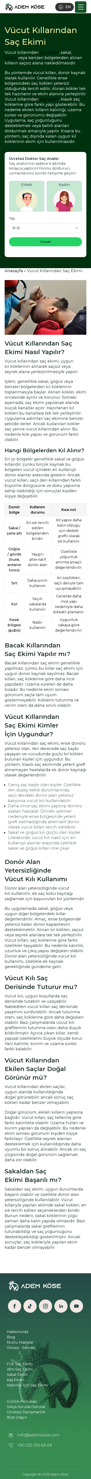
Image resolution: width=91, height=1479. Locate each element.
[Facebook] (14, 1306)
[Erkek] (26, 194)
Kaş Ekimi (15, 1380)
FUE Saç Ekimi (20, 1364)
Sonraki (45, 241)
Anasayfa (14, 270)
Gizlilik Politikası (22, 1401)
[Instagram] (45, 1306)
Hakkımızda (17, 1332)
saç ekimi (49, 52)
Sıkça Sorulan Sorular (26, 1407)
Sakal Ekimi (17, 1374)
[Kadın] (64, 194)
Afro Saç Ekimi (20, 1369)
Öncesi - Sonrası (21, 1348)
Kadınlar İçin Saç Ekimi (27, 1385)
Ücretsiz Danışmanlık (26, 1412)
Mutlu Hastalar (20, 1342)
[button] (80, 7)
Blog (11, 1337)
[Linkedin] (61, 1306)
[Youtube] (76, 1306)
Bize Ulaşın (17, 1417)
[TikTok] (30, 1306)
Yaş (12, 218)
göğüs (11, 57)
